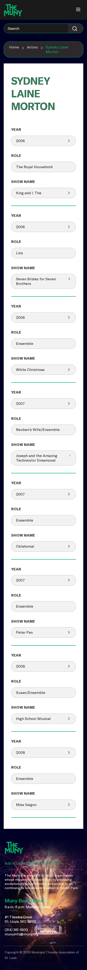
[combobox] (43, 28)
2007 (20, 403)
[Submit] (75, 28)
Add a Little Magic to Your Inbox (32, 863)
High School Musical (33, 718)
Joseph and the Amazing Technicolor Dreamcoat (36, 458)
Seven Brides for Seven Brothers (36, 281)
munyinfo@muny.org (22, 934)
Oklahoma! (25, 546)
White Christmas (30, 369)
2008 (20, 666)
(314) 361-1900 (16, 930)
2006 (20, 140)
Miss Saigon (26, 804)
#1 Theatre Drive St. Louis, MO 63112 (20, 919)
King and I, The (28, 193)
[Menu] (78, 10)
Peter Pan (24, 632)
